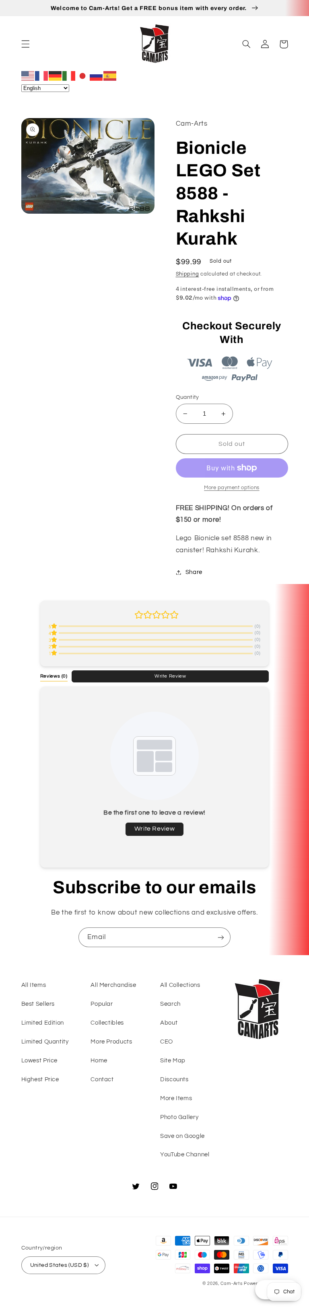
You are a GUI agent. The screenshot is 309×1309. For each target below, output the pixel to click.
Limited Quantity (45, 1042)
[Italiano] (69, 75)
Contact (102, 1079)
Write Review (170, 676)
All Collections (180, 985)
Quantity (187, 397)
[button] (25, 44)
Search (170, 1004)
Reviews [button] (54, 676)
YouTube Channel (184, 1155)
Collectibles (107, 1023)
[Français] (42, 75)
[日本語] (83, 75)
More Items (176, 1098)
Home (99, 1061)
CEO (166, 1042)
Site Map (172, 1061)
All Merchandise (113, 985)
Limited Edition (42, 1023)
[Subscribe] (221, 937)
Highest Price (40, 1079)
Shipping (187, 274)
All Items (33, 985)
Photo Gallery (179, 1117)
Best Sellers (38, 1004)
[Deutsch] (55, 75)
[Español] (110, 75)
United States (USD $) (59, 1265)
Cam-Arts (231, 1283)
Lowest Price (39, 1061)
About (168, 1023)
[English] (28, 75)
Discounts (174, 1079)
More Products (111, 1042)
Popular (102, 1004)
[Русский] (96, 75)
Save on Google (182, 1136)
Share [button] (193, 572)
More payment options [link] (232, 487)
